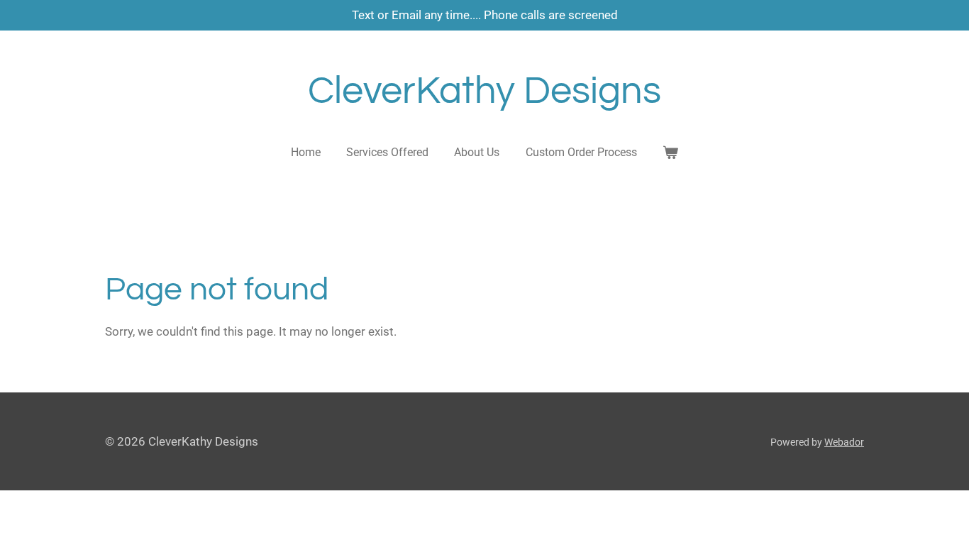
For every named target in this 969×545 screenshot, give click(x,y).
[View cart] (670, 152)
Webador (844, 442)
